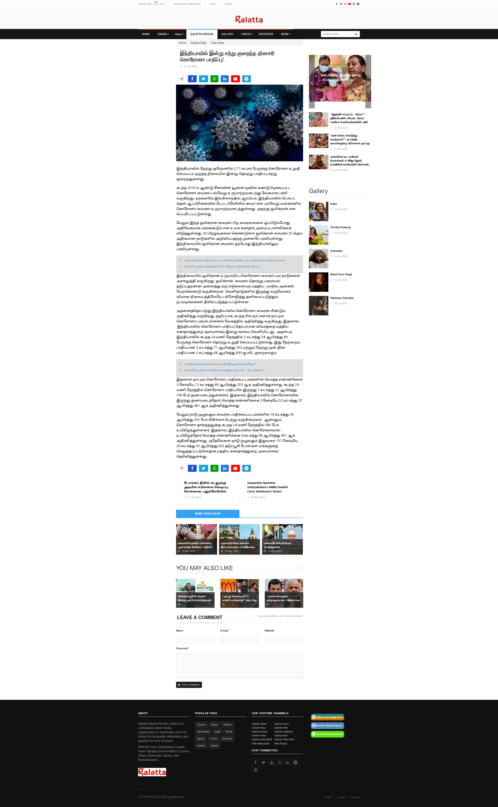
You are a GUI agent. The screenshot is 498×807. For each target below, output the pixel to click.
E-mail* (224, 630)
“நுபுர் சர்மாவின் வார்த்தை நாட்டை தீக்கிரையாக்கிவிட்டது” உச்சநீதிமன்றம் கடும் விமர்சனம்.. (235, 260)
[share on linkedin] (225, 78)
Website (269, 630)
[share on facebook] (192, 78)
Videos (246, 34)
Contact (212, 3)
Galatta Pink (281, 727)
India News (217, 43)
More (285, 34)
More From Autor (207, 513)
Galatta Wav (281, 735)
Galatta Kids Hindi (284, 739)
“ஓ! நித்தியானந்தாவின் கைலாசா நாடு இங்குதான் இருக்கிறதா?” (220, 364)
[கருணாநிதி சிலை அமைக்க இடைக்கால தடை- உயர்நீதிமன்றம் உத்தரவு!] (239, 539)
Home (146, 34)
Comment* (182, 648)
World (229, 731)
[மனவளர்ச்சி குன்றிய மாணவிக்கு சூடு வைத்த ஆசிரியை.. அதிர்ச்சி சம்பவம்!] (196, 539)
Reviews (227, 738)
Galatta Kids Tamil (262, 739)
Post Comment (190, 684)
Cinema (162, 34)
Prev (312, 81)
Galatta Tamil (259, 723)
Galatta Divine (259, 731)
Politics (228, 724)
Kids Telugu (280, 743)
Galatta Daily (198, 43)
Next (368, 81)
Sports (201, 738)
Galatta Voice (281, 723)
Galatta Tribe (259, 735)
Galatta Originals (283, 731)
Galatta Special (202, 34)
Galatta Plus (258, 727)
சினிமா (178, 34)
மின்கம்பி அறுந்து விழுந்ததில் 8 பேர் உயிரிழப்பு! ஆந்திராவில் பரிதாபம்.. (222, 266)
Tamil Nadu (203, 731)
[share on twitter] (203, 78)
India (217, 731)
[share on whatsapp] (214, 78)
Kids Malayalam (261, 743)
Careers (228, 3)
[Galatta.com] (249, 17)
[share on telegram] (246, 78)
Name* (180, 630)
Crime (213, 738)
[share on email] (235, 78)
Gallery (227, 34)
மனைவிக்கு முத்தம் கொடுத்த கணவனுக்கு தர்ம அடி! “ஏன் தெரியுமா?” (224, 370)
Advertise (266, 34)
